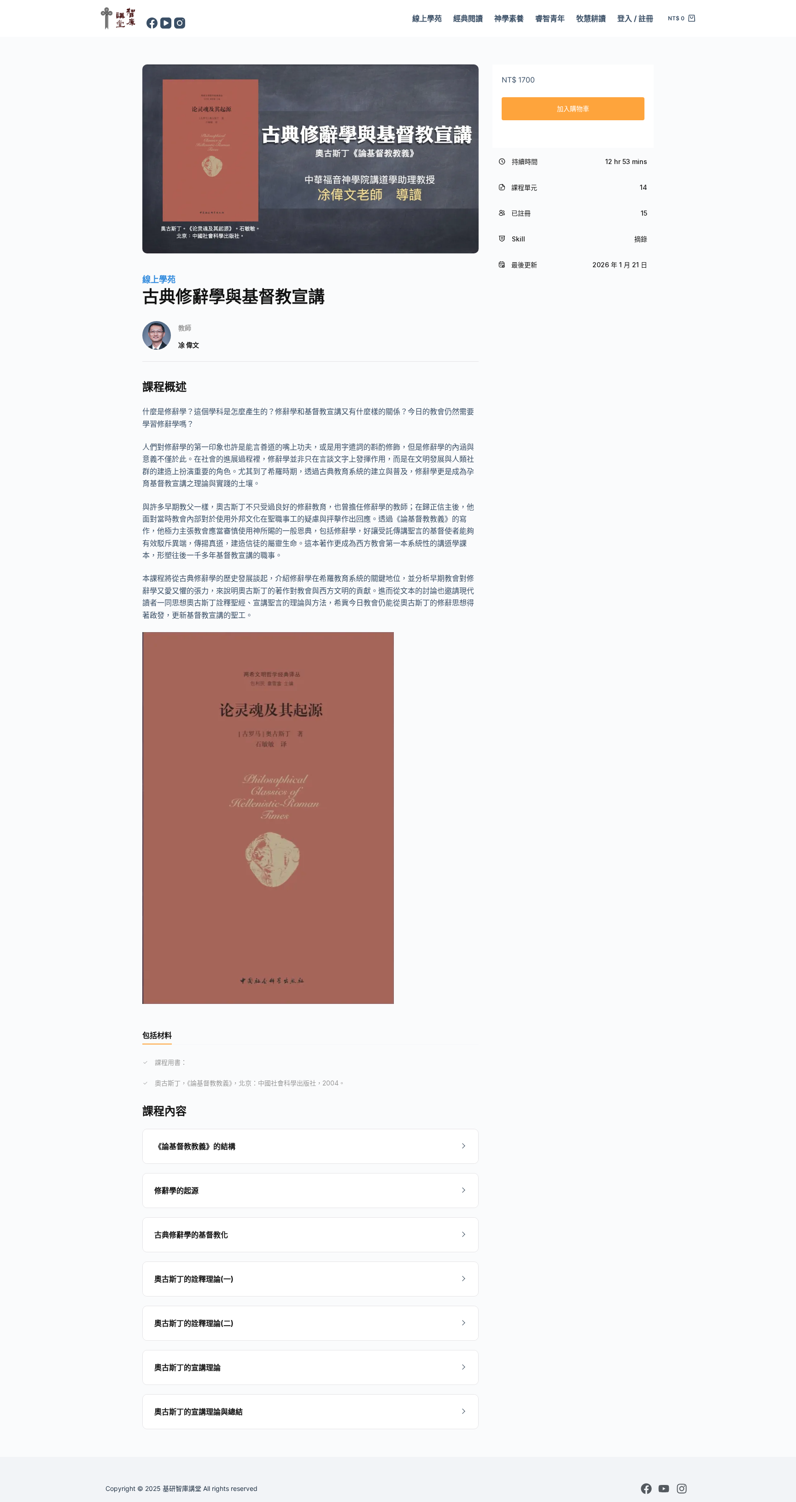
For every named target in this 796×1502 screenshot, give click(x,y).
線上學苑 (427, 18)
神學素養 (509, 18)
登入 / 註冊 (635, 18)
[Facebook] (152, 23)
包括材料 (157, 1035)
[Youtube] (664, 1488)
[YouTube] (165, 23)
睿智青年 (550, 18)
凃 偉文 (188, 345)
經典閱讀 (468, 18)
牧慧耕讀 (591, 18)
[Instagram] (179, 23)
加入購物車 (573, 108)
